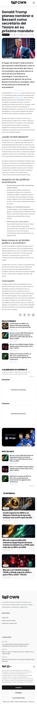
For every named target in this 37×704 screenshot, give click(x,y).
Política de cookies (8, 701)
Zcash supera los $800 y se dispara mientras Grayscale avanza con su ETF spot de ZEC (20, 325)
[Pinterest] (29, 315)
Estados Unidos (18, 97)
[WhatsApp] (33, 315)
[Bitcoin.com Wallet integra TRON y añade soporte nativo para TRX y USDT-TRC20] (5, 346)
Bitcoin (5, 535)
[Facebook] (20, 315)
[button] (34, 666)
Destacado (6, 34)
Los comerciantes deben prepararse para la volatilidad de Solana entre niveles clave (15, 645)
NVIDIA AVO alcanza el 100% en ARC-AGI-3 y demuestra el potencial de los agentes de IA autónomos (20, 356)
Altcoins (6, 508)
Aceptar (18, 687)
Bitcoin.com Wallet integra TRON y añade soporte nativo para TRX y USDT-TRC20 (22, 346)
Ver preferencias (19, 698)
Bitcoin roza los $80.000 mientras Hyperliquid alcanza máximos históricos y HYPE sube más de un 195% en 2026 (21, 336)
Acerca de (31, 701)
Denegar (18, 693)
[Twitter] (24, 315)
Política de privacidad (21, 701)
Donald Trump (16, 93)
